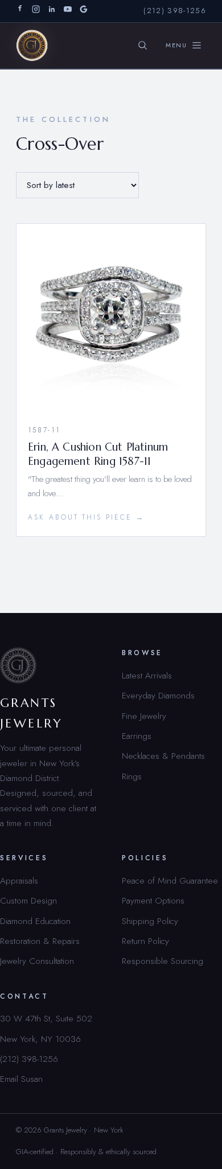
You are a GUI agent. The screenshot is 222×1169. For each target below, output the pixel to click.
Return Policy (145, 940)
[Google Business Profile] (84, 11)
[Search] (143, 45)
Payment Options (153, 900)
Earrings (136, 735)
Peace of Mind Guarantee (170, 880)
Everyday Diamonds (158, 695)
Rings (132, 776)
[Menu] (184, 45)
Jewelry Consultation (37, 960)
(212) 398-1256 (174, 10)
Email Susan (21, 1078)
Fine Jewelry (144, 715)
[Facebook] (20, 11)
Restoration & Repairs (40, 940)
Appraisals (19, 880)
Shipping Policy (150, 920)
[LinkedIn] (52, 11)
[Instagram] (36, 11)
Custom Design (28, 900)
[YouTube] (68, 11)
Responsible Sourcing (162, 960)
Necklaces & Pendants (163, 755)
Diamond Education (35, 920)
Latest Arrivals (147, 675)
